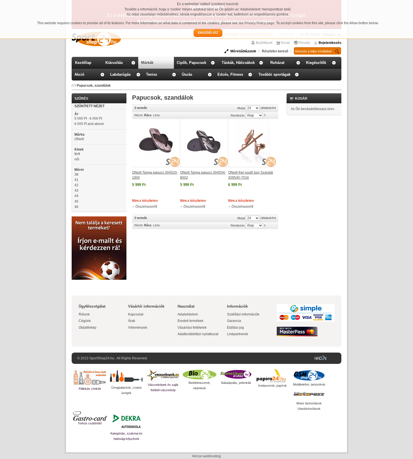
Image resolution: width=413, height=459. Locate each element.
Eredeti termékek (190, 321)
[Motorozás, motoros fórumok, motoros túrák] (309, 394)
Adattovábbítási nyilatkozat (198, 334)
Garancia (234, 321)
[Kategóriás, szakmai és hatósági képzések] (126, 421)
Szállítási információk (243, 314)
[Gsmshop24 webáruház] (309, 375)
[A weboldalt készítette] (322, 358)
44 (76, 196)
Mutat (241, 108)
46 (76, 207)
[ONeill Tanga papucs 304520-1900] (156, 143)
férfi (77, 154)
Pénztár (304, 43)
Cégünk (85, 321)
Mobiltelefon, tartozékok (309, 384)
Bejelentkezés (330, 43)
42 (76, 185)
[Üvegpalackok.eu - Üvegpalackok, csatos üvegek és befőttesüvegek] (126, 377)
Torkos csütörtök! (90, 423)
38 (76, 174)
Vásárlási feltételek (192, 328)
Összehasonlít (146, 207)
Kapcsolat (135, 314)
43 (76, 190)
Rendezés (238, 115)
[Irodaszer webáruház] (272, 376)
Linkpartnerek (237, 334)
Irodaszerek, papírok (272, 385)
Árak (131, 321)
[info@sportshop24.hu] (99, 219)
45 (76, 201)
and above (89, 124)
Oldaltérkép (87, 328)
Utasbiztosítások (309, 408)
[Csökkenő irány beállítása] (265, 115)
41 (76, 180)
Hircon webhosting (206, 456)
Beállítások (264, 43)
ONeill (79, 139)
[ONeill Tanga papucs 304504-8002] (204, 143)
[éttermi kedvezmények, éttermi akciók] (90, 416)
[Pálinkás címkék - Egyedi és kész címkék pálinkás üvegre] (90, 377)
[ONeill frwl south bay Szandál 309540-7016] (252, 143)
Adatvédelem (188, 314)
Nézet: (138, 115)
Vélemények (137, 328)
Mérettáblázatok (243, 51)
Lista (156, 115)
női (76, 159)
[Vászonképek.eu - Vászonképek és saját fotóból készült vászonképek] (163, 375)
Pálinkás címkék (90, 388)
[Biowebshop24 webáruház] (199, 374)
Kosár (285, 43)
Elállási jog (235, 328)
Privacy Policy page (259, 23)
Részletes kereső (275, 51)
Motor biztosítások (309, 403)
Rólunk (84, 314)
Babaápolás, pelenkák (236, 382)
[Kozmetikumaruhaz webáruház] (236, 374)
